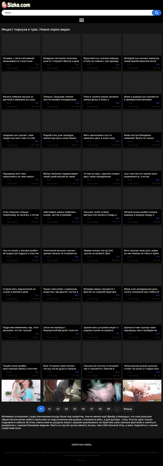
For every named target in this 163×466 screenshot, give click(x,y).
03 (58, 408)
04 (66, 408)
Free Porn (81, 460)
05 (74, 408)
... (117, 408)
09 (108, 408)
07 (91, 408)
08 (100, 408)
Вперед (128, 408)
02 (49, 408)
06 (83, 408)
